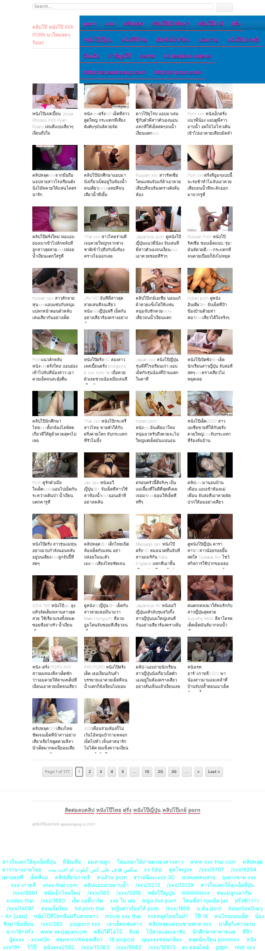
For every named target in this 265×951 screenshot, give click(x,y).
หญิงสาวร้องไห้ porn (135, 908)
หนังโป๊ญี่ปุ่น (98, 40)
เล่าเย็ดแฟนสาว (124, 924)
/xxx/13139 (180, 885)
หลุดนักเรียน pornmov (214, 939)
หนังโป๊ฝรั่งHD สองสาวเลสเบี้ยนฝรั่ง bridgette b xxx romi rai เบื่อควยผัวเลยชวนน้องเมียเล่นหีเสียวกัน (105, 372)
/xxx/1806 (177, 908)
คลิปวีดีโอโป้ (108, 931)
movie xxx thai (123, 916)
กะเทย (147, 56)
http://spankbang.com (115, 72)
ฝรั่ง (236, 23)
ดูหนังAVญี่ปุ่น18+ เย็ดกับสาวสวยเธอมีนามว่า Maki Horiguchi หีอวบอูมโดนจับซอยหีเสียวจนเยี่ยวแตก (106, 618)
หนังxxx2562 (59, 947)
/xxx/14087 (20, 908)
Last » (214, 771)
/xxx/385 (98, 893)
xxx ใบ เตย (122, 900)
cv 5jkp (153, 869)
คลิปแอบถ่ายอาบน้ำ (106, 885)
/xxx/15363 (95, 947)
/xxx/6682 (129, 947)
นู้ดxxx (16, 939)
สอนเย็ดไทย (54, 908)
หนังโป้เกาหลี (243, 40)
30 (173, 771)
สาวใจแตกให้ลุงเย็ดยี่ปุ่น (29, 861)
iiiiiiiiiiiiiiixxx (196, 893)
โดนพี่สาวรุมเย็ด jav (205, 900)
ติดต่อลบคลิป (79, 810)
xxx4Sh (41, 939)
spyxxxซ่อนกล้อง (162, 939)
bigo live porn (159, 900)
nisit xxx (245, 947)
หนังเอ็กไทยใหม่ (62, 893)
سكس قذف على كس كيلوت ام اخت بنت (92, 869)
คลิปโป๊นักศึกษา (171, 23)
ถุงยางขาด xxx (239, 877)
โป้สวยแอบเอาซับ (166, 931)
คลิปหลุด (133, 23)
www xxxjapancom (63, 931)
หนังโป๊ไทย (134, 40)
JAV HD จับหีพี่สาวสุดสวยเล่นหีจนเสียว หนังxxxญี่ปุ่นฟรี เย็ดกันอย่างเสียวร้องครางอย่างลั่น (106, 310)
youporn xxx (84, 924)
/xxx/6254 (243, 869)
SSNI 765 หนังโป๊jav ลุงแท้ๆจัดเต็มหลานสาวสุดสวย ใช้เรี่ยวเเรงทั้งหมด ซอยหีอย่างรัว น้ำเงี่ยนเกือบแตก (53, 618)
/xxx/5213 (147, 885)
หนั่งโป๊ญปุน (161, 893)
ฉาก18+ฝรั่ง (19, 931)
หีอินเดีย (72, 861)
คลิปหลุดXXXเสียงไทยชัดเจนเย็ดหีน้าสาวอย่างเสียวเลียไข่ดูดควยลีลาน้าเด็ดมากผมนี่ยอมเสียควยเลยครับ (54, 741)
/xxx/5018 (128, 893)
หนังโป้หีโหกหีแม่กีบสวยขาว (66, 916)
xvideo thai (20, 900)
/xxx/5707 (211, 869)
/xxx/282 (51, 924)
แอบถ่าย (208, 40)
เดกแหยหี (12, 877)
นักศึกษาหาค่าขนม (214, 931)
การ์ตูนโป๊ (120, 56)
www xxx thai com (213, 861)
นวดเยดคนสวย (198, 877)
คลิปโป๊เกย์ (210, 23)
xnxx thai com (60, 885)
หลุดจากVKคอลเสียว (79, 939)
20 (160, 771)
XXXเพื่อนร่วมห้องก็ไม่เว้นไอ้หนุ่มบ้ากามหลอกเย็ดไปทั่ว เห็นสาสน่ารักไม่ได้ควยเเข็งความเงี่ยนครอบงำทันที (106, 741)
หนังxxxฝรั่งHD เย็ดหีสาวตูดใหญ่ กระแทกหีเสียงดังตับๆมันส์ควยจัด (106, 120)
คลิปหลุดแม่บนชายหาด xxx (180, 924)
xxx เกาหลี (23, 885)
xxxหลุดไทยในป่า (168, 916)
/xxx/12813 (161, 947)
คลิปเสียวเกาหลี (72, 877)
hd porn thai (89, 908)
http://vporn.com (177, 72)
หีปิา (247, 931)
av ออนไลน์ (195, 947)
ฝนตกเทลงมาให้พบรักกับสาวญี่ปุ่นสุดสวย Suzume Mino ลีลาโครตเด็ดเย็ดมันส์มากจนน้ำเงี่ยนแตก (209, 618)
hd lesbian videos (187, 56)
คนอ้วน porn (112, 877)
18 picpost (122, 939)
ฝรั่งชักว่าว (247, 900)
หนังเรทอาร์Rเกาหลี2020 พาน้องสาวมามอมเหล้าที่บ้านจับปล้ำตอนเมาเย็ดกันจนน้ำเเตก (208, 679)
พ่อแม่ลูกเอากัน (234, 893)
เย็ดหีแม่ (39, 877)
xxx (110, 23)
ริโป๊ (32, 947)
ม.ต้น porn (209, 908)
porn (90, 23)
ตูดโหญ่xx (180, 869)
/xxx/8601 (25, 893)
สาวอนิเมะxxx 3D (154, 877)
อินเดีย (92, 56)
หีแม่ (134, 931)
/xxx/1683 (52, 900)
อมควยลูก (99, 861)
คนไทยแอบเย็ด (231, 916)
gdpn (222, 947)
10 (147, 771)
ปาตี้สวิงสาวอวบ (236, 924)
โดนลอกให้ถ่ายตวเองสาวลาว (150, 861)
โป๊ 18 (201, 916)
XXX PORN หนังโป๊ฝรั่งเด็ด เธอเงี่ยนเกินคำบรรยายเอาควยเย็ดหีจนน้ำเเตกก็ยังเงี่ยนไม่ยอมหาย (105, 679)
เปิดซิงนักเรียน (172, 40)
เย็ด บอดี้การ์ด (87, 900)
